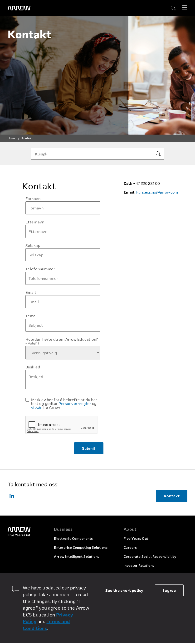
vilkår (36, 407)
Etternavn (34, 222)
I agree (169, 590)
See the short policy (124, 590)
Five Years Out (136, 538)
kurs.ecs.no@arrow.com (157, 192)
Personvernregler (74, 403)
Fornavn (33, 198)
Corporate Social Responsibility (150, 556)
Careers (130, 547)
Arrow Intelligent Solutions (76, 556)
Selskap (33, 245)
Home (12, 138)
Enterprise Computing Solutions (80, 547)
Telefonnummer (40, 269)
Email (30, 292)
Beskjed (32, 367)
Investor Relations (139, 565)
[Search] (158, 153)
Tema (30, 316)
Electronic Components (73, 538)
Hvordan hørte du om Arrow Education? (61, 341)
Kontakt (172, 495)
